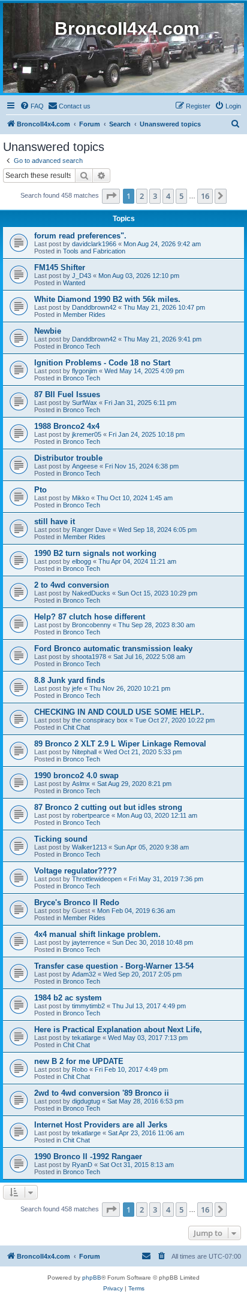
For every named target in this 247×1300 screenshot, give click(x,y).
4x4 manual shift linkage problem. (97, 934)
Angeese (85, 466)
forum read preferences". (80, 235)
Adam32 (84, 974)
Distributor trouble (68, 458)
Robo (80, 1069)
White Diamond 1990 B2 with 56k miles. (107, 299)
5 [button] (181, 196)
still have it (54, 521)
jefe (77, 688)
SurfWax (84, 402)
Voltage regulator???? (75, 870)
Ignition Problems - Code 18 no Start (102, 362)
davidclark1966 (94, 243)
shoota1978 (89, 656)
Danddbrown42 (94, 307)
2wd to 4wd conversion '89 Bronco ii (101, 1093)
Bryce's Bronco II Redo (76, 902)
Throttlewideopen (97, 878)
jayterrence (88, 942)
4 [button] (168, 196)
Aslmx (81, 783)
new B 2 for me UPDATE (78, 1061)
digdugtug (86, 1101)
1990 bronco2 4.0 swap (76, 775)
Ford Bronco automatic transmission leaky (113, 648)
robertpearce (91, 815)
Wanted (74, 282)
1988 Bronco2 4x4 (67, 426)
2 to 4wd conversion (71, 585)
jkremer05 (86, 434)
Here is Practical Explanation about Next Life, (118, 1029)
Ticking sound (61, 839)
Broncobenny (91, 624)
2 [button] (142, 196)
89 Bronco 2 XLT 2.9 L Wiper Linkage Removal (120, 743)
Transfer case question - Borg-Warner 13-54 (114, 966)
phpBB (91, 1277)
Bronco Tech (81, 346)
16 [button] (205, 196)
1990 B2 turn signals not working (95, 553)
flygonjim (84, 370)
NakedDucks (91, 593)
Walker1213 (89, 847)
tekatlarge (86, 1037)
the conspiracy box (100, 720)
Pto (40, 489)
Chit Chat (76, 727)
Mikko (80, 497)
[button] (111, 196)
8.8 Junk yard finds (69, 680)
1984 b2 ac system (68, 997)
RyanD (82, 1164)
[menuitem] (32, 106)
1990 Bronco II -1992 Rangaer (88, 1156)
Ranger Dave (91, 529)
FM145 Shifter (59, 267)
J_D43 (81, 275)
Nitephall (84, 751)
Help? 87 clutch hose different (89, 616)
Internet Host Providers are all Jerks (100, 1124)
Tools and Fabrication (94, 251)
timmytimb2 (88, 1005)
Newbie (47, 330)
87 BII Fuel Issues (67, 394)
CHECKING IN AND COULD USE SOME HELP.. (119, 712)
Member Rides (84, 314)
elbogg (81, 561)
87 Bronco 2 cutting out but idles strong (108, 807)
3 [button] (155, 196)
